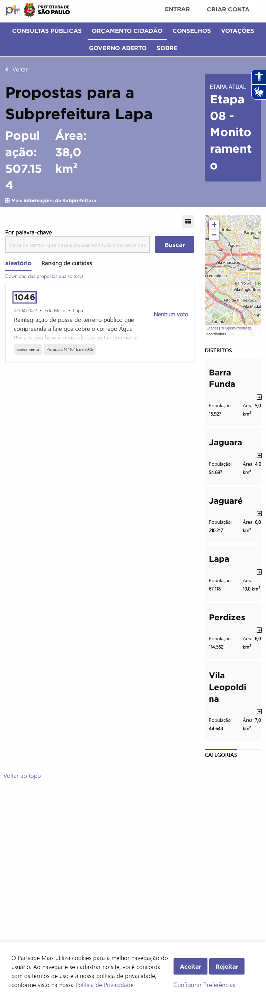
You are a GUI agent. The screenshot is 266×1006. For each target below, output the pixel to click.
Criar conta (228, 9)
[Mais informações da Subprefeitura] (7, 200)
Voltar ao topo (22, 775)
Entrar (177, 9)
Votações (237, 30)
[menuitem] (177, 9)
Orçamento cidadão (127, 30)
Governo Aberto (118, 48)
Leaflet (212, 327)
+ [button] (214, 224)
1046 (24, 297)
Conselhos (191, 30)
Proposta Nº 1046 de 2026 (69, 349)
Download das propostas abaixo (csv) (44, 276)
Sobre (167, 48)
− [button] (214, 235)
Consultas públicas (47, 30)
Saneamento (28, 349)
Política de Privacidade (105, 984)
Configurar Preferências (204, 984)
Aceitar (190, 966)
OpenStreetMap (238, 327)
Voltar (20, 69)
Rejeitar (226, 966)
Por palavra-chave (28, 232)
